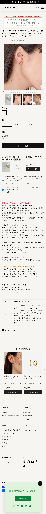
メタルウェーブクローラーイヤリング (13, 377)
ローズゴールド (31, 124)
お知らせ (5, 446)
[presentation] (1, 369)
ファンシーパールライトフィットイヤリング (20, 271)
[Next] (42, 99)
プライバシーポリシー (9, 433)
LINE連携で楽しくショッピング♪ (23, 491)
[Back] (3, 99)
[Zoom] (42, 87)
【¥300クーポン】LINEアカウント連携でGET (22, 2)
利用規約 (5, 443)
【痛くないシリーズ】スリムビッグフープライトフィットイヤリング (23, 189)
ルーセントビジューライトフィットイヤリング (20, 274)
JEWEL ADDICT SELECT (10, 416)
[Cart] (37, 7)
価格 (3, 132)
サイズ (4, 108)
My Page (26, 419)
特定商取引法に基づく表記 (11, 430)
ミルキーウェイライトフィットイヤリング (19, 269)
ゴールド (7, 124)
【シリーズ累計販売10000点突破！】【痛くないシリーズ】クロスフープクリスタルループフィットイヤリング (24, 179)
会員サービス (27, 412)
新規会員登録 (27, 416)
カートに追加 (33, 169)
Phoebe (5, 40)
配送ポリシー (6, 436)
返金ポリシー (6, 440)
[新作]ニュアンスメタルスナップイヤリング (32, 377)
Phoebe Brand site (30, 430)
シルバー (18, 124)
